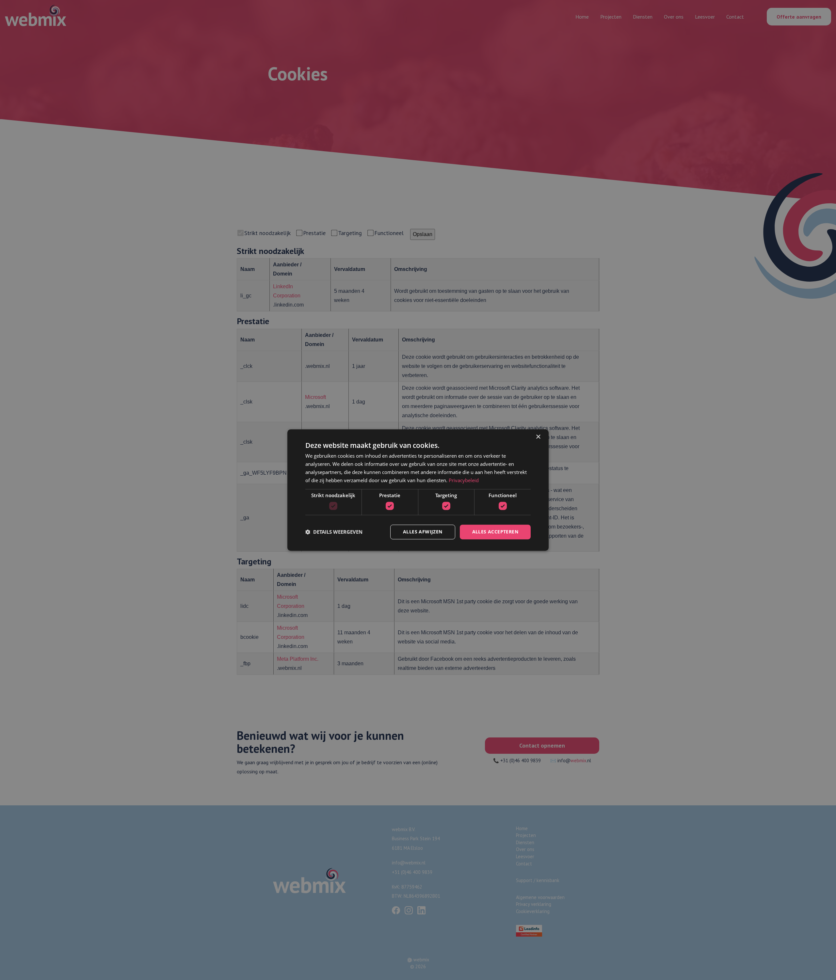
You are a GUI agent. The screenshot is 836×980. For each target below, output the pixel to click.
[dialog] (418, 490)
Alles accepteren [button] (495, 532)
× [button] (538, 437)
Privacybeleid (464, 480)
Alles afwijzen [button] (422, 532)
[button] (333, 531)
